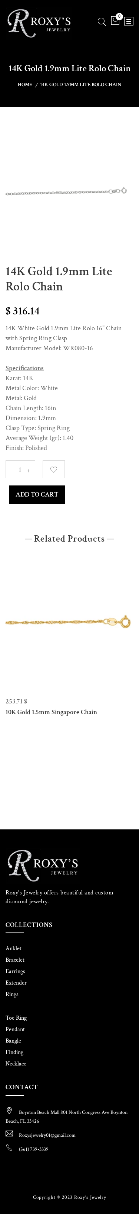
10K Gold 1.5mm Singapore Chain (51, 712)
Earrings (15, 971)
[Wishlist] (54, 469)
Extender (16, 983)
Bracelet (15, 960)
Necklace (16, 1064)
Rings (12, 994)
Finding (14, 1052)
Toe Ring (16, 1018)
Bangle (13, 1041)
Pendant (15, 1029)
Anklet (13, 948)
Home (25, 84)
